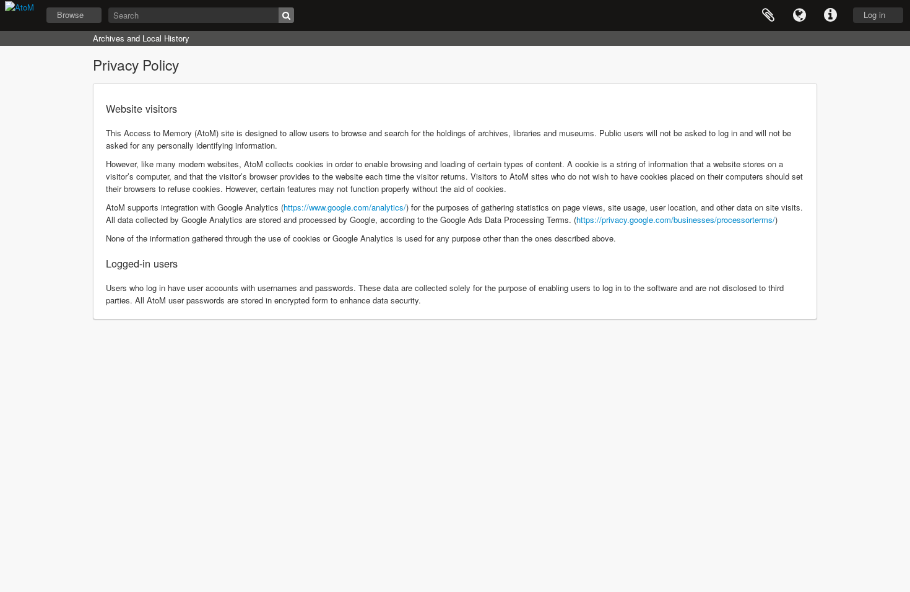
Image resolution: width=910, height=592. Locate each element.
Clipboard (768, 15)
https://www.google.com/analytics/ (345, 207)
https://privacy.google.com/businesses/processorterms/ (675, 219)
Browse (70, 14)
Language (799, 15)
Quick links (830, 15)
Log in (874, 14)
